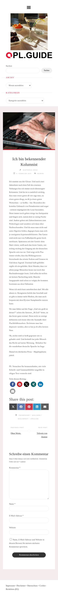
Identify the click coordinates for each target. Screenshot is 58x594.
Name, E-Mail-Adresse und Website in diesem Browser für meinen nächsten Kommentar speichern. (26, 543)
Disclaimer (21, 586)
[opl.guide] (29, 31)
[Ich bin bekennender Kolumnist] (29, 130)
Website (12, 528)
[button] (12, 384)
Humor (40, 173)
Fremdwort (24, 415)
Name (12, 504)
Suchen (9, 66)
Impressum (10, 586)
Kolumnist (23, 419)
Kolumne (36, 415)
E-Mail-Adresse (16, 516)
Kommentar (14, 468)
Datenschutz (32, 586)
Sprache (34, 419)
